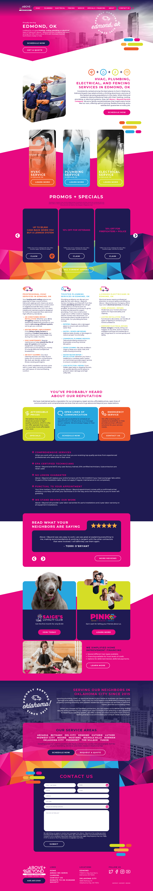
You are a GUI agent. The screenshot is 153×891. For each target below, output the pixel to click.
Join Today (49, 632)
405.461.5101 (34, 880)
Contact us (113, 435)
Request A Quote (90, 752)
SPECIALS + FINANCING (96, 8)
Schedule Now (117, 112)
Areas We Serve (59, 873)
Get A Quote (34, 50)
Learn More (42, 182)
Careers (54, 875)
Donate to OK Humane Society (62, 881)
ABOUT (111, 8)
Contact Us (56, 878)
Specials (35, 435)
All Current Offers (76, 269)
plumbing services (74, 305)
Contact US (124, 8)
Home (53, 871)
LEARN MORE (98, 665)
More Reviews (108, 558)
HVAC (38, 8)
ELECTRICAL (60, 8)
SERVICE (81, 8)
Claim (34, 256)
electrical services (114, 305)
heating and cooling (34, 299)
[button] (34, 558)
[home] (25, 8)
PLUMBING (48, 8)
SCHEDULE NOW (36, 43)
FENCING (71, 8)
